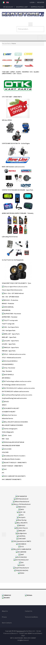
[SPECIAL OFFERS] (18, 108)
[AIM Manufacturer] (21, 499)
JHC (3, 473)
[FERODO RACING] (21, 570)
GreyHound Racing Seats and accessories (14, 398)
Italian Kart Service (7, 418)
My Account (8, 7)
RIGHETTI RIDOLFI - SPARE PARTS (12, 466)
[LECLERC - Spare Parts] (10, 340)
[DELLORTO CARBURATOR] (21, 549)
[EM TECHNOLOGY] (21, 560)
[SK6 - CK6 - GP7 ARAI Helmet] (13, 293)
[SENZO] (5, 401)
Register (40, 2)
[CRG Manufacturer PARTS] (21, 541)
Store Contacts (7, 623)
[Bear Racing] (21, 520)
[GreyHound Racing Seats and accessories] (17, 395)
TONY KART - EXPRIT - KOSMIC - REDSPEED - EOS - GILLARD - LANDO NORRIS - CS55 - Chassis (21, 72)
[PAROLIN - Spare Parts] (10, 347)
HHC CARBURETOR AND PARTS (11, 479)
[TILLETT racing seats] (10, 320)
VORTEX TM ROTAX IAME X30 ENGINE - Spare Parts (17, 190)
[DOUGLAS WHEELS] (9, 361)
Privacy (4, 617)
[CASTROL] (21, 536)
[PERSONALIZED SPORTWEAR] (13, 442)
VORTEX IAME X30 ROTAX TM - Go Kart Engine (16, 143)
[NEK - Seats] (7, 435)
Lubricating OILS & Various (10, 237)
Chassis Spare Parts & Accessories (12, 290)
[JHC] (4, 469)
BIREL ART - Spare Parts (9, 337)
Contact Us (28, 611)
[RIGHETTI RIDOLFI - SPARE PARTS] (14, 462)
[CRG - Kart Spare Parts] (10, 327)
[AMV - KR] (21, 512)
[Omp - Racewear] (8, 368)
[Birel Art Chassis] (21, 528)
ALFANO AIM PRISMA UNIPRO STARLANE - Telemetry (17, 213)
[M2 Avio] (28, 595)
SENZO (4, 405)
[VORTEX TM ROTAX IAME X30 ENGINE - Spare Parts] (18, 178)
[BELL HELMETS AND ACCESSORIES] (15, 422)
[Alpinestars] (21, 507)
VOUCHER (5, 452)
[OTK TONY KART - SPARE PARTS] (18, 85)
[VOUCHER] (6, 449)
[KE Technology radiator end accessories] (16, 381)
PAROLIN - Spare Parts (8, 351)
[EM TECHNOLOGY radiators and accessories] (18, 388)
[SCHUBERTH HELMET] (10, 408)
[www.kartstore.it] (23, 14)
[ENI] (21, 562)
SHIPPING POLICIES (37, 7)
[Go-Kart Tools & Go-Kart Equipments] (18, 248)
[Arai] (21, 514)
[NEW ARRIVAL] (8, 307)
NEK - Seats (5, 439)
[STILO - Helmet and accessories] (14, 354)
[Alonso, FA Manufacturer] (21, 504)
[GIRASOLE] (6, 595)
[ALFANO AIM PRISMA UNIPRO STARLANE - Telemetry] (18, 201)
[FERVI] (21, 573)
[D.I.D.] (21, 546)
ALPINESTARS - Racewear (9, 317)
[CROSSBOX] (21, 544)
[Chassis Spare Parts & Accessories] (14, 286)
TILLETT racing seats (8, 324)
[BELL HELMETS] (21, 523)
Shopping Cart (22, 7)
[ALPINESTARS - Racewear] (11, 313)
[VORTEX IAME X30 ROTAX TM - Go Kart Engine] (18, 131)
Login (32, 2)
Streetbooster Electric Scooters (11, 459)
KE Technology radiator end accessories (14, 385)
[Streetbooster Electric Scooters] (13, 456)
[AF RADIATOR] (21, 496)
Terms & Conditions (31, 617)
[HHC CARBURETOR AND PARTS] (13, 476)
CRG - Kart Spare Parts (8, 330)
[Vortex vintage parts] (10, 428)
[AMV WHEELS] (8, 374)
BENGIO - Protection (8, 303)
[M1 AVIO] (6, 597)
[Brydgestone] (21, 533)
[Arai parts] (21, 517)
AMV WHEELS (6, 378)
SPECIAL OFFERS (7, 120)
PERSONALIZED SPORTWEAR (11, 445)
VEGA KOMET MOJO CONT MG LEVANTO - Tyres (16, 283)
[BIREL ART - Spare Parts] (11, 334)
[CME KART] (21, 538)
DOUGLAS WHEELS (7, 364)
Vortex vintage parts (8, 432)
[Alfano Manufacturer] (21, 501)
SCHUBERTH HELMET (8, 412)
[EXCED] (21, 565)
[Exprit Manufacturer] (21, 568)
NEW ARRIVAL (6, 310)
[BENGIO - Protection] (10, 300)
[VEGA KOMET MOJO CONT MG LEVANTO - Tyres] (18, 271)
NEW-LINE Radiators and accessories (13, 167)
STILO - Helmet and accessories (11, 357)
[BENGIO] (21, 525)
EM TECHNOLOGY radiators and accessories (15, 391)
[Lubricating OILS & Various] (18, 225)
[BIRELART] (21, 530)
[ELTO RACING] (21, 557)
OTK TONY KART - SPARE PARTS (12, 97)
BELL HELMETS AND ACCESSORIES (12, 425)
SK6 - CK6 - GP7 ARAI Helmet (10, 297)
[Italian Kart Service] (9, 415)
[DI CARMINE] (21, 552)
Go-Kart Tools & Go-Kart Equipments (13, 260)
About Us (5, 611)
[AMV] (21, 509)
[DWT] (21, 554)
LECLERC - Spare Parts (8, 344)
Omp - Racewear (7, 371)
